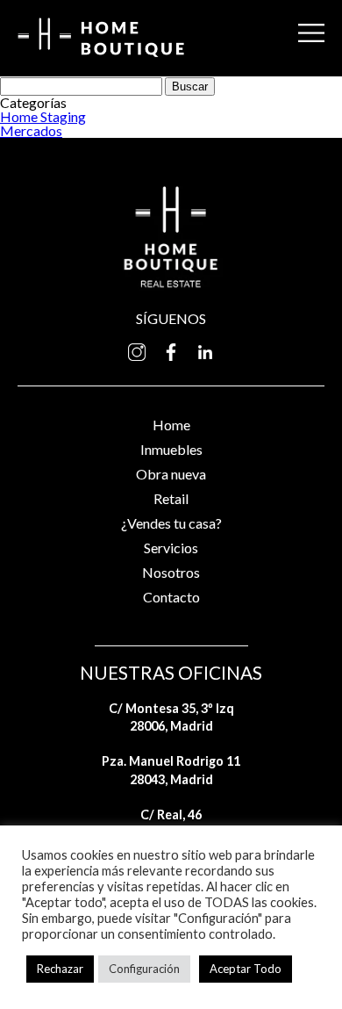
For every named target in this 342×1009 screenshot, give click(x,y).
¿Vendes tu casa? (171, 523)
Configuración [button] (144, 969)
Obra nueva (171, 473)
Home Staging (43, 116)
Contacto (171, 596)
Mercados (31, 130)
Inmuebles (171, 449)
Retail (171, 498)
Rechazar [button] (60, 969)
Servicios (171, 547)
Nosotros (171, 572)
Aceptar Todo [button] (245, 969)
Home (171, 424)
